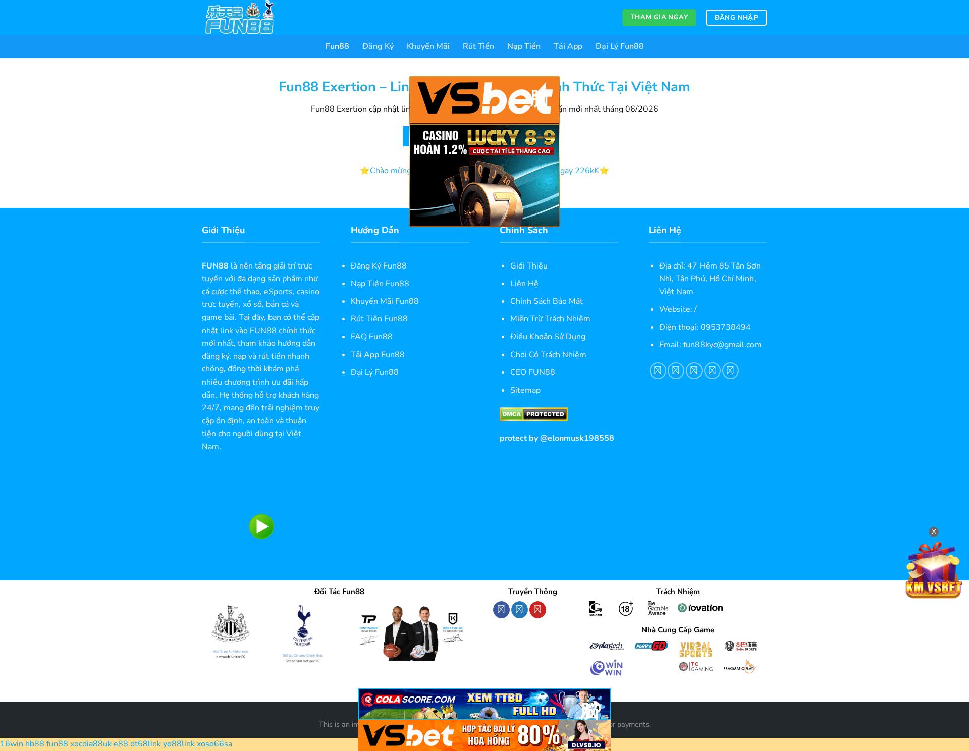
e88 (121, 743)
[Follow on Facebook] (501, 609)
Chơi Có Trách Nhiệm (548, 354)
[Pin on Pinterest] (712, 370)
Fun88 (337, 46)
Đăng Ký (378, 46)
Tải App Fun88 (378, 354)
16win (11, 743)
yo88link (179, 743)
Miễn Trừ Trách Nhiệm (550, 319)
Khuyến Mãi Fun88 (385, 301)
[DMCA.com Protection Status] (534, 413)
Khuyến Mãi (428, 46)
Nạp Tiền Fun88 (380, 283)
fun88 (57, 743)
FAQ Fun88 (372, 336)
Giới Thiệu (529, 266)
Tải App (568, 46)
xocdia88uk (91, 743)
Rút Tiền (478, 46)
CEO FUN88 (532, 372)
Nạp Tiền (524, 46)
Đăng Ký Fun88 (379, 266)
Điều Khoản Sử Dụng (547, 336)
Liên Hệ (524, 283)
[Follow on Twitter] (519, 609)
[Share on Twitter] (676, 370)
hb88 (34, 743)
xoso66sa (214, 743)
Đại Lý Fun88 (620, 46)
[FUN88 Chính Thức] (252, 17)
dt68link (145, 743)
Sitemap (525, 390)
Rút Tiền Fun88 (379, 319)
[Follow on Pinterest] (537, 609)
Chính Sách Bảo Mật (546, 301)
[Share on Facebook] (658, 370)
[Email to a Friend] (694, 370)
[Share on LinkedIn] (730, 370)
